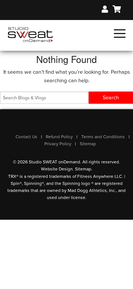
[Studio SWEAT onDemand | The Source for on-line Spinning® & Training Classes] (30, 34)
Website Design (57, 169)
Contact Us (26, 136)
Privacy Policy (57, 143)
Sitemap (88, 143)
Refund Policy (59, 136)
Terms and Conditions (103, 136)
